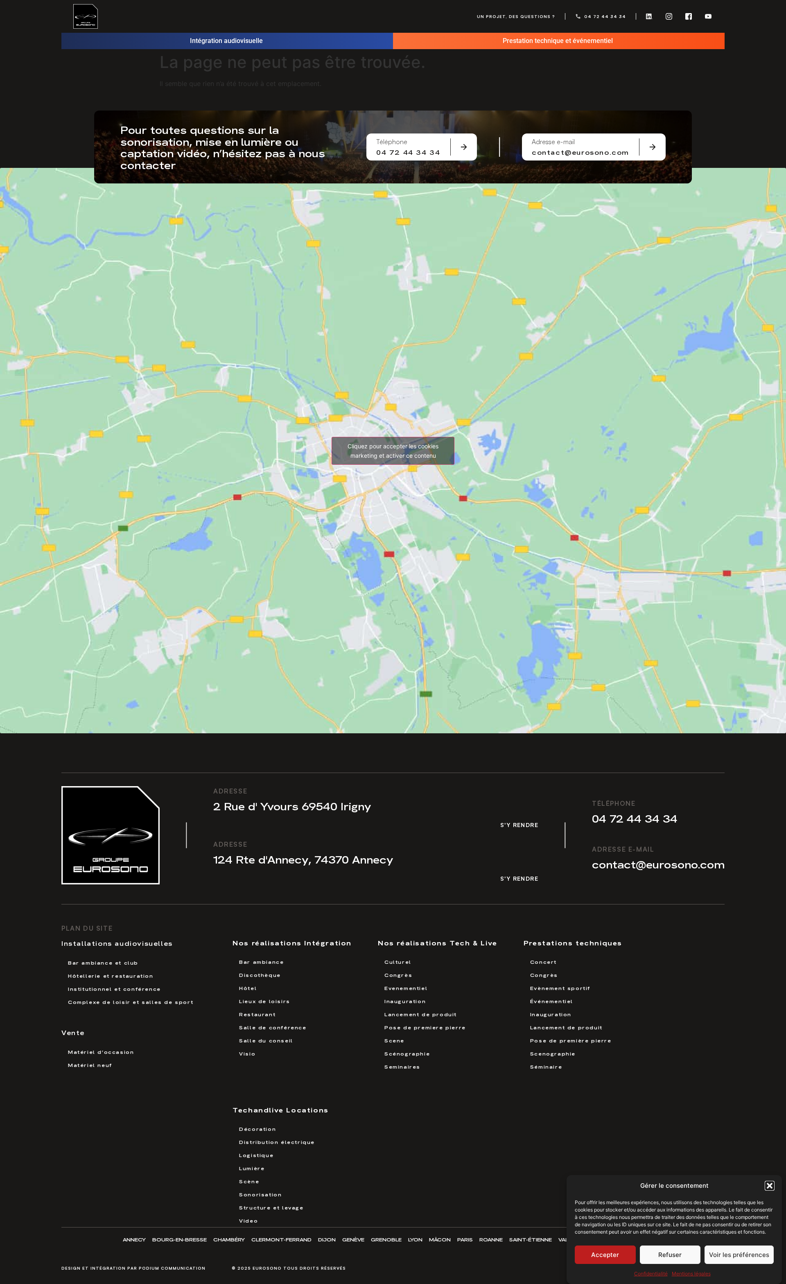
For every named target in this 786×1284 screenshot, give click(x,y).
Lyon (415, 1239)
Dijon (327, 1239)
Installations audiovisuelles (117, 942)
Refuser (670, 1255)
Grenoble (386, 1239)
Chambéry (229, 1239)
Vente (73, 1032)
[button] (770, 1186)
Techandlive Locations (281, 1109)
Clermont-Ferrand (281, 1239)
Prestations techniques (573, 942)
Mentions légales (691, 1273)
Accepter (605, 1255)
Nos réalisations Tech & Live (437, 942)
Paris (465, 1239)
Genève (353, 1239)
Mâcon (440, 1239)
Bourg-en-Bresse (179, 1239)
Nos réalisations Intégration (292, 942)
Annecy (134, 1239)
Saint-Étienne (530, 1239)
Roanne (491, 1239)
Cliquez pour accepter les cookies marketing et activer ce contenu (393, 451)
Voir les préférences (739, 1255)
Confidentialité (651, 1273)
